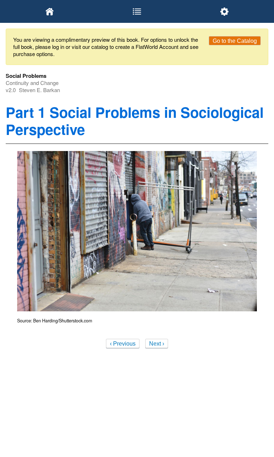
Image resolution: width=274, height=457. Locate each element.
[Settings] (224, 11)
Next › (156, 344)
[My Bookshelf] (49, 11)
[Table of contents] (137, 11)
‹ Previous (123, 344)
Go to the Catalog (235, 41)
